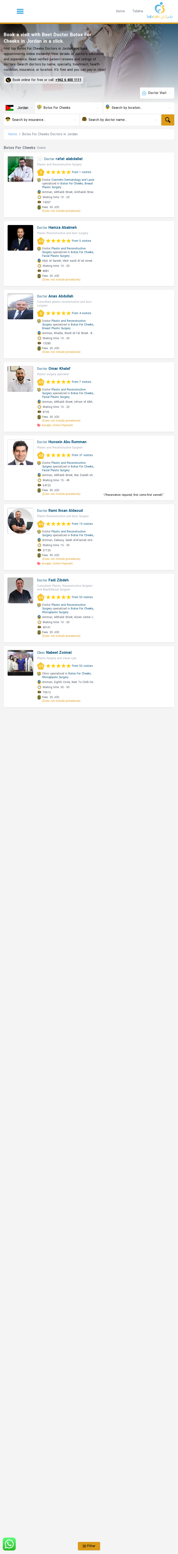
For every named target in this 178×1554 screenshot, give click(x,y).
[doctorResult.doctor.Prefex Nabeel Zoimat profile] (20, 663)
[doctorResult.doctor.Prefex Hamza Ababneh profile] (20, 238)
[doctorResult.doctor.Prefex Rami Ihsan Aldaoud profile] (20, 521)
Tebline (137, 11)
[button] (20, 11)
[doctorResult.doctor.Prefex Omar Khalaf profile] (20, 379)
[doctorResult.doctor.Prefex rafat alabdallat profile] (20, 169)
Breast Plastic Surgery (56, 328)
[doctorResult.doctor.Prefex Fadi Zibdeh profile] (20, 590)
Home (120, 11)
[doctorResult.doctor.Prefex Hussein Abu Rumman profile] (20, 452)
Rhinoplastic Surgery (55, 612)
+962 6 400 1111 (68, 80)
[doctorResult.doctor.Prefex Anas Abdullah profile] (20, 306)
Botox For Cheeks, (72, 183)
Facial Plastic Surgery (56, 255)
